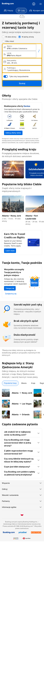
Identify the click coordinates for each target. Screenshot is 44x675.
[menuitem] (8, 10)
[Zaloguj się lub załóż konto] (34, 4)
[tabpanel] (22, 402)
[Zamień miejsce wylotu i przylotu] (39, 51)
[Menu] (41, 4)
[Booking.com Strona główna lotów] (8, 4)
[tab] (10, 383)
